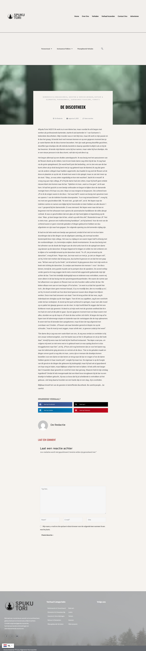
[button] (102, 49)
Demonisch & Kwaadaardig (55, 97)
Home (76, 16)
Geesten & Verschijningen (81, 97)
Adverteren (134, 16)
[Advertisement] (73, 471)
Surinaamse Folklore (64, 49)
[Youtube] (17, 636)
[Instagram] (12, 636)
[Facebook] (6, 636)
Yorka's (96, 99)
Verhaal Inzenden (108, 16)
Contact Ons (122, 16)
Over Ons (85, 16)
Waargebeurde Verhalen (85, 49)
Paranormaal (45, 49)
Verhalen (95, 16)
